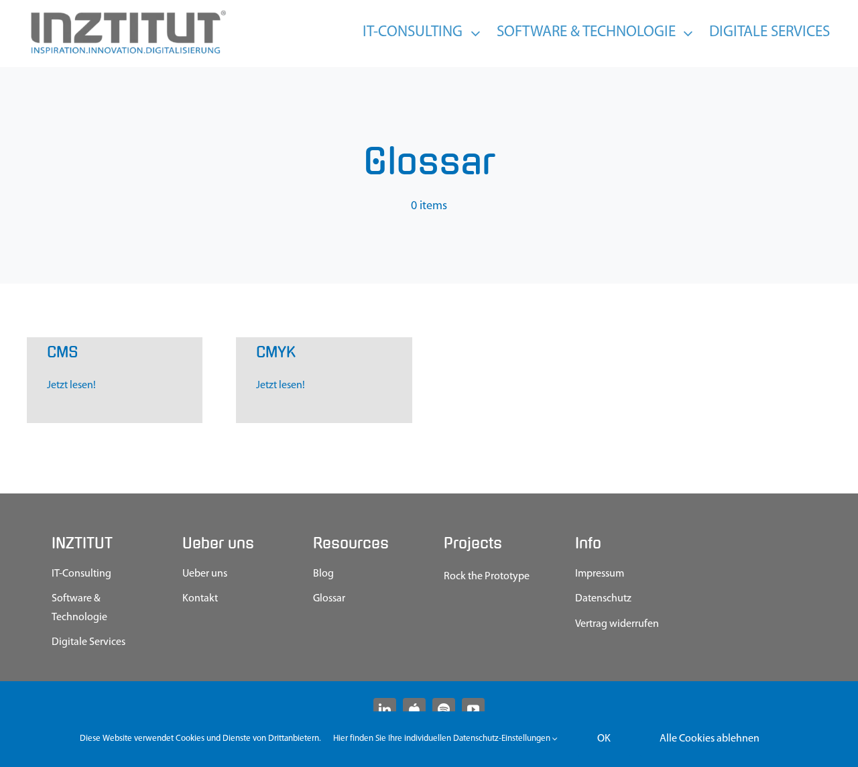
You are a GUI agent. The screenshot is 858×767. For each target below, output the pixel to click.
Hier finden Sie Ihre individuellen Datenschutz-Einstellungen (442, 738)
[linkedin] (384, 709)
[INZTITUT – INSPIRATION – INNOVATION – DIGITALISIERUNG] (127, 13)
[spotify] (443, 709)
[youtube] (473, 709)
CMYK (276, 352)
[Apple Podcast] (414, 709)
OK (604, 738)
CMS (62, 352)
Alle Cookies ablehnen (709, 738)
